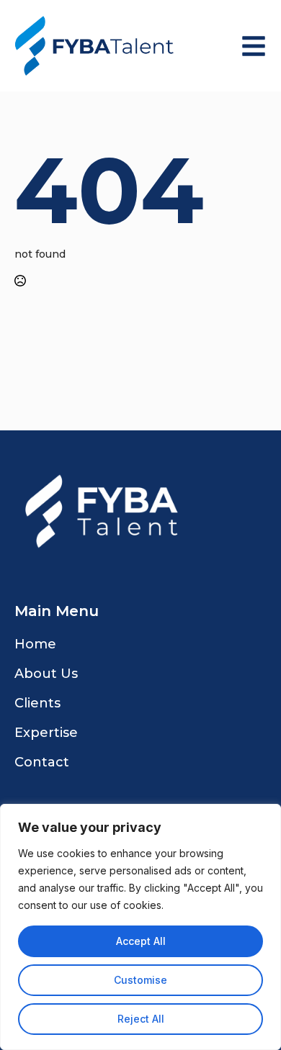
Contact (41, 762)
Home (35, 644)
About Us (46, 674)
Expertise (46, 733)
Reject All (140, 1019)
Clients (37, 703)
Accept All (141, 941)
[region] (140, 927)
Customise (140, 980)
